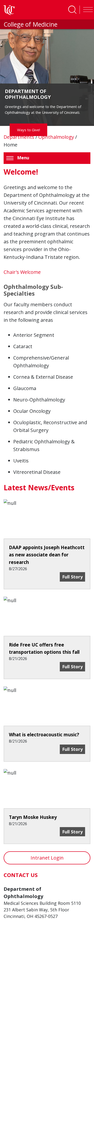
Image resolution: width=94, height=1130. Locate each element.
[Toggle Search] (72, 9)
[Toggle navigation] (87, 10)
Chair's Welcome (22, 272)
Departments (19, 137)
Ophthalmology (56, 137)
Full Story (73, 577)
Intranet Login (47, 857)
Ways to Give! (28, 129)
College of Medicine (30, 24)
